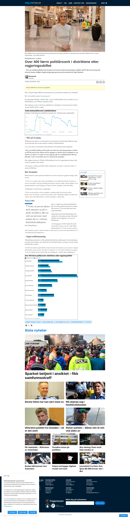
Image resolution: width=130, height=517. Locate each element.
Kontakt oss (79, 3)
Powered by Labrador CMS (65, 514)
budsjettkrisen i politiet (33, 322)
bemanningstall (45, 96)
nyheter (88, 322)
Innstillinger (123, 515)
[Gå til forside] (40, 3)
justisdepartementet (77, 322)
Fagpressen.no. (8, 506)
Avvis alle (32, 512)
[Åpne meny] (104, 3)
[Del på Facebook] (97, 81)
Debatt (59, 3)
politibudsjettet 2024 (62, 322)
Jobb (70, 3)
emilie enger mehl (48, 322)
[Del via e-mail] (103, 81)
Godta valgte (22, 512)
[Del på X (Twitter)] (100, 81)
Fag (65, 3)
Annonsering (91, 3)
